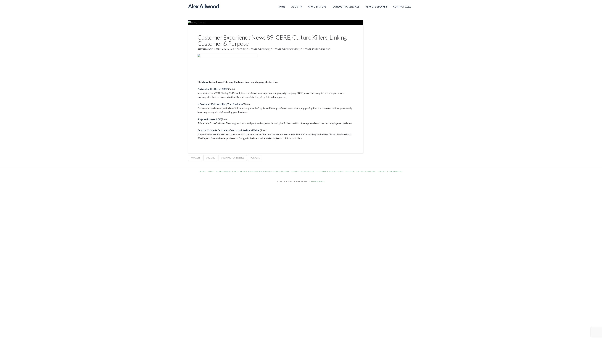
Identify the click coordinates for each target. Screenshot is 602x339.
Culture (210, 157)
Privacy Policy (318, 181)
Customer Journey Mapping (315, 49)
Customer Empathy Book (329, 171)
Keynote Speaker (366, 171)
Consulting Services (302, 171)
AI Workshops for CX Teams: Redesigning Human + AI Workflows (252, 171)
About (211, 171)
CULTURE (241, 49)
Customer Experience (257, 49)
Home (203, 171)
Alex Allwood (203, 6)
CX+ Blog (350, 171)
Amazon (195, 157)
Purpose (255, 157)
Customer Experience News (284, 49)
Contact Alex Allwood (390, 171)
